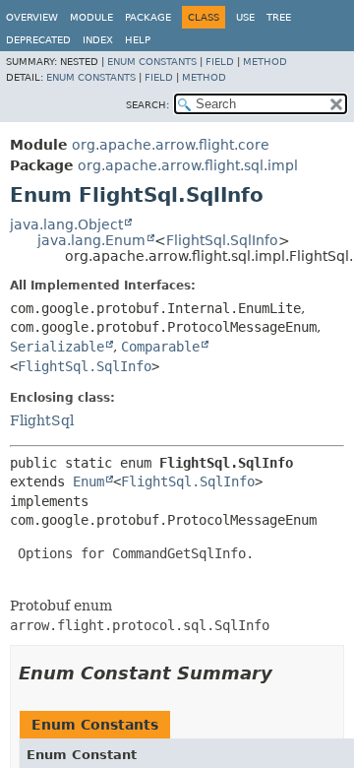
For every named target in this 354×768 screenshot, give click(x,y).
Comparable (160, 346)
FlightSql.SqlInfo (222, 240)
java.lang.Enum (91, 240)
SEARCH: (147, 104)
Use (245, 17)
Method (265, 61)
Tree (278, 17)
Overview (32, 17)
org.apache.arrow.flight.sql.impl (188, 165)
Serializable (57, 346)
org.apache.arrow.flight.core (170, 145)
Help (137, 39)
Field (220, 61)
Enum (88, 481)
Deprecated (38, 39)
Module (91, 17)
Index (98, 39)
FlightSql (42, 420)
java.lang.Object (66, 224)
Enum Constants (152, 61)
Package (148, 17)
